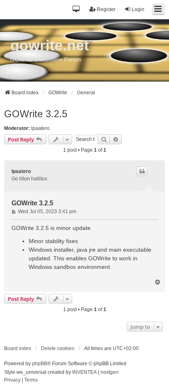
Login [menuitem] (138, 9)
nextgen (109, 372)
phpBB (39, 363)
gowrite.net (49, 45)
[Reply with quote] (142, 171)
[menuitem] (12, 380)
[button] (76, 10)
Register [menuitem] (106, 9)
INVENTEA (84, 372)
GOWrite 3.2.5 (35, 113)
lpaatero (40, 128)
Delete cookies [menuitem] (57, 348)
